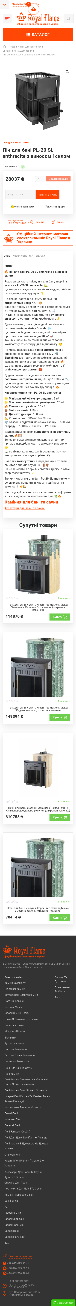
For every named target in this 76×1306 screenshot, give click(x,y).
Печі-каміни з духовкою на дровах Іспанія (26, 1146)
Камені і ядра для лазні (19, 1194)
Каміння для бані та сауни (31, 502)
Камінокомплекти (15, 982)
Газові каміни (12, 1212)
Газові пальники (14, 1224)
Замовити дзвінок (25, 4)
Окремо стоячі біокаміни (19, 1055)
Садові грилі (11, 1230)
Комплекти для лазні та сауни (23, 1188)
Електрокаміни (13, 977)
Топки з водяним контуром (21, 1019)
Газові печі (11, 1113)
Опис (7, 255)
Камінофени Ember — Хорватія (22, 1107)
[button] (67, 71)
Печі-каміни (11, 1073)
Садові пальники (14, 1236)
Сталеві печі (12, 1154)
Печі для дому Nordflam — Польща (25, 1137)
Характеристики (23, 255)
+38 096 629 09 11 (18, 1268)
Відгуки (40, 255)
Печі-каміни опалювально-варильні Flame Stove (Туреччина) (26, 1082)
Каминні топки (13, 1007)
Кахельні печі (12, 1119)
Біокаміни (10, 1037)
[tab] (7, 256)
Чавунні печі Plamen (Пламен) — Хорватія (24, 1163)
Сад (6, 1207)
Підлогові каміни (14, 988)
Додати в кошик (58, 178)
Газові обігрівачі (14, 1218)
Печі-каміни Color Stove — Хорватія (25, 1090)
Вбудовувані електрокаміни (21, 994)
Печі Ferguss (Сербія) (17, 1131)
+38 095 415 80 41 (18, 1263)
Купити (57, 617)
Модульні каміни (14, 1031)
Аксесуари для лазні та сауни (25, 508)
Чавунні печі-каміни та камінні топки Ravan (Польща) (27, 1099)
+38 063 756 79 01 (18, 1273)
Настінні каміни (14, 1001)
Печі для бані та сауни (16, 142)
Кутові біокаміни (14, 1043)
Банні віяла (11, 1200)
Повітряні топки (14, 1025)
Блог (7, 1243)
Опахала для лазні (15, 1182)
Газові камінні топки (16, 1013)
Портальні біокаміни (16, 1061)
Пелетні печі (12, 1125)
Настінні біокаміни (15, 1049)
